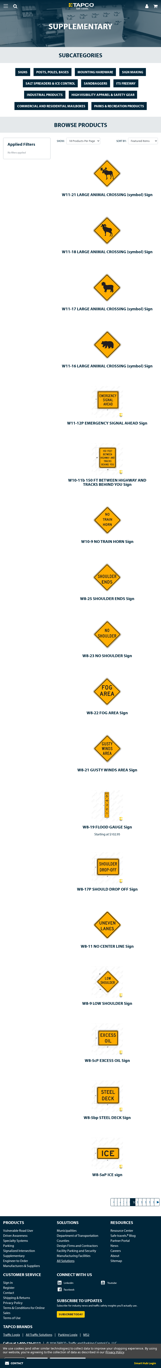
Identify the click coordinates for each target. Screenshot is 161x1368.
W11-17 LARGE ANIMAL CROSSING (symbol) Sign (107, 308)
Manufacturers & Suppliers (21, 1266)
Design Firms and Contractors (77, 1246)
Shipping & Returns (16, 1298)
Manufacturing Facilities (73, 1256)
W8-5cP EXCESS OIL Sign (107, 1060)
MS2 (86, 1335)
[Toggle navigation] (5, 6)
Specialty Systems (15, 1240)
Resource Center (121, 1230)
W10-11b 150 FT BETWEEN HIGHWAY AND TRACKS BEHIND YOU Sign (107, 482)
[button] (12, 6)
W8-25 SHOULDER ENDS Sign (107, 598)
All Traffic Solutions (39, 1335)
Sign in (8, 1282)
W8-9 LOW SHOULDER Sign (107, 1003)
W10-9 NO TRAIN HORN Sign (107, 541)
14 (150, 1202)
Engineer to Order (15, 1261)
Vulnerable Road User (18, 1230)
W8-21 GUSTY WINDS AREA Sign (107, 769)
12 (142, 1202)
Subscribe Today (71, 1314)
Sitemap (116, 1261)
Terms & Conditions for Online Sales (24, 1310)
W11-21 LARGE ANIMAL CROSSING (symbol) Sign (107, 194)
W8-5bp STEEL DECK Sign (107, 1117)
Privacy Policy (13, 1303)
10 (134, 1202)
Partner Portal (120, 1240)
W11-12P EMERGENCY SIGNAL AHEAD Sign (107, 423)
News (114, 1246)
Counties (63, 1240)
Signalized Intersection (19, 1251)
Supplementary (14, 1256)
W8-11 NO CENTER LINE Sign (107, 946)
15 (154, 1202)
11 (138, 1202)
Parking (8, 1246)
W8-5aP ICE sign (107, 1174)
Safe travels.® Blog (123, 1235)
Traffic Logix (11, 1335)
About (114, 1256)
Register (8, 1287)
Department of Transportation (77, 1235)
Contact (8, 1293)
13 (146, 1202)
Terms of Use (12, 1318)
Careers (115, 1251)
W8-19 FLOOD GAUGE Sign (107, 826)
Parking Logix (67, 1335)
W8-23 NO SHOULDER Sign (107, 655)
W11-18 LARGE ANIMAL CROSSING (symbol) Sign (107, 251)
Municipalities (67, 1230)
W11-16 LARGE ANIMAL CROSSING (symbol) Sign (107, 365)
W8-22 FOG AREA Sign (107, 712)
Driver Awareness (15, 1235)
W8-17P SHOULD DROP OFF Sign (107, 889)
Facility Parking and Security (76, 1251)
